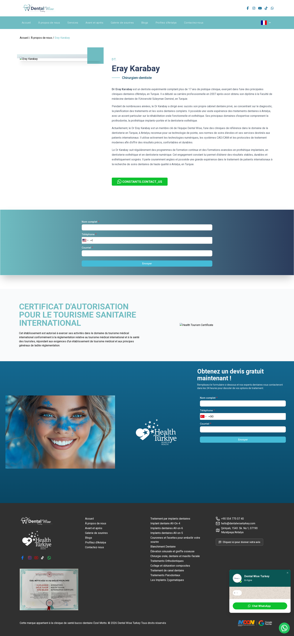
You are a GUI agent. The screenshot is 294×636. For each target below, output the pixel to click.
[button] (287, 572)
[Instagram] (254, 8)
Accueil (26, 22)
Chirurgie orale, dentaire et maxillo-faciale (175, 556)
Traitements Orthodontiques (167, 561)
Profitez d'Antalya (166, 22)
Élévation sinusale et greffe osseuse (172, 551)
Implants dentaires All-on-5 (166, 533)
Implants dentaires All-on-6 (166, 528)
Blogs (144, 22)
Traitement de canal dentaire (167, 570)
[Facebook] (248, 8)
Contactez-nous (193, 22)
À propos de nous (49, 22)
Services (72, 22)
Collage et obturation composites (170, 565)
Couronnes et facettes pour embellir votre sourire (175, 539)
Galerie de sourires (122, 22)
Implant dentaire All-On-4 (165, 523)
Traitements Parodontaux (165, 575)
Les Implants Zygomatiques (167, 580)
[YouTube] (260, 8)
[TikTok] (266, 8)
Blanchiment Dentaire (163, 546)
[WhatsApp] (272, 8)
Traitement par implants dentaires (170, 518)
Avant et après (94, 22)
